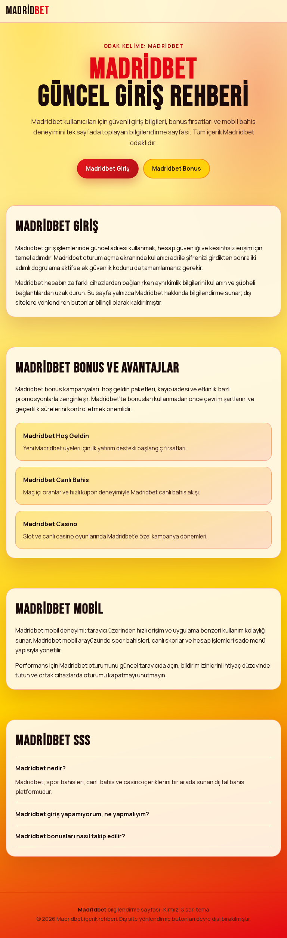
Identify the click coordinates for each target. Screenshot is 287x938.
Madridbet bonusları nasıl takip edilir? (70, 836)
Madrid (27, 11)
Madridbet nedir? (40, 768)
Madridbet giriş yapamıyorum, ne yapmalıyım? (82, 814)
